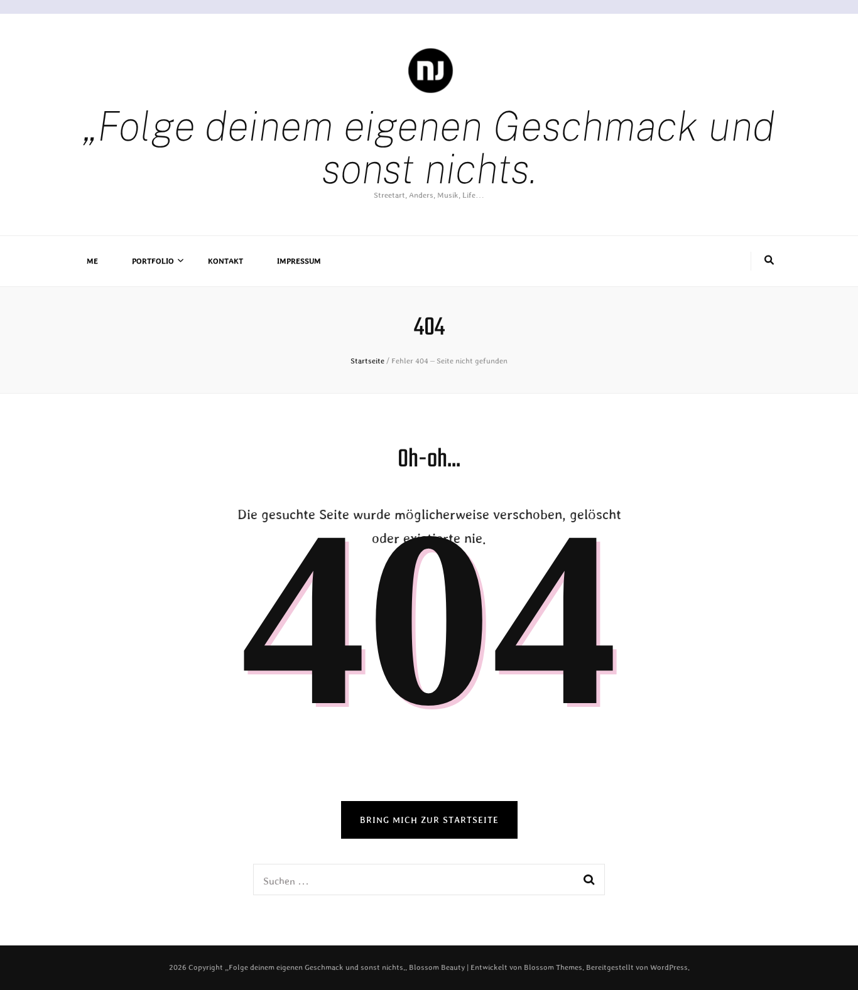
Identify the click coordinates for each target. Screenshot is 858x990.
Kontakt (225, 261)
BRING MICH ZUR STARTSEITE (429, 820)
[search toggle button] (769, 261)
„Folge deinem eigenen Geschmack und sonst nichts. (429, 147)
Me (92, 261)
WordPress (669, 967)
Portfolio (153, 261)
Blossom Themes (553, 967)
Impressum (299, 261)
